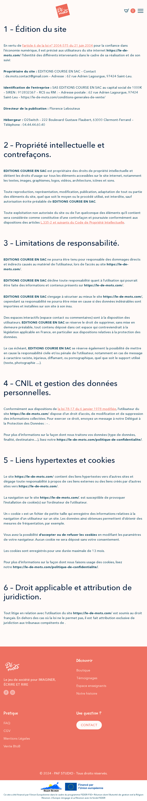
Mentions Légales (17, 739)
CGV (7, 731)
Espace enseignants (91, 686)
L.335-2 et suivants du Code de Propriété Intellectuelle (82, 222)
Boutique (83, 670)
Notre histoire (86, 693)
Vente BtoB (12, 746)
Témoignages (86, 678)
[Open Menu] (140, 11)
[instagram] (12, 692)
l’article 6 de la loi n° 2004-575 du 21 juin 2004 (57, 46)
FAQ (7, 723)
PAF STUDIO (63, 773)
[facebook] (6, 692)
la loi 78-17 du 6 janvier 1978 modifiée (87, 409)
